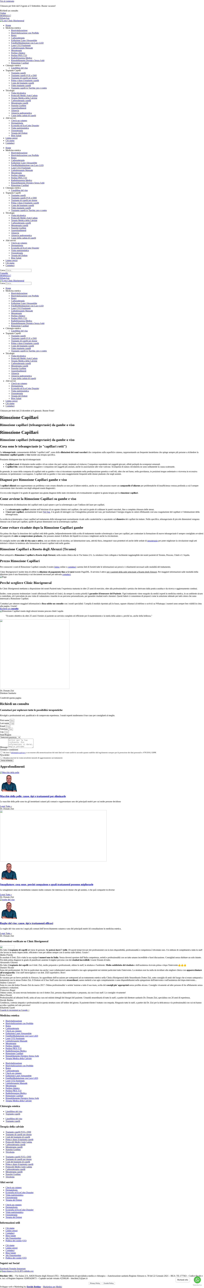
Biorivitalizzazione (19, 30)
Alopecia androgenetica (21, 113)
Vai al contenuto (7, 1)
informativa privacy (18, 753)
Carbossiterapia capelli (21, 100)
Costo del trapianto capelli (22, 83)
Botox (14, 35)
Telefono (4, 729)
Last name (5, 723)
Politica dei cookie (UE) (16, 1240)
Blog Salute (16, 135)
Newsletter (4, 755)
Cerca (2, 270)
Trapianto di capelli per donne (24, 78)
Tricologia (10, 1152)
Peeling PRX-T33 (19, 55)
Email (3, 726)
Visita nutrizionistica (20, 128)
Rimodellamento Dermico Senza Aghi (27, 60)
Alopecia (15, 110)
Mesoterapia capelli (19, 103)
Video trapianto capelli (21, 85)
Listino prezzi (11, 138)
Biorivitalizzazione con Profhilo (25, 33)
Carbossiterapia (18, 38)
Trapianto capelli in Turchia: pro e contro (29, 88)
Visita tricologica (18, 93)
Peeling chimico (18, 53)
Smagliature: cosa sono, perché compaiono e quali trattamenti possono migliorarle (46, 884)
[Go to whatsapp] (197, 1279)
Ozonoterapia (17, 130)
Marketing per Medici (52, 1286)
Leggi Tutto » (6, 806)
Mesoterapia (16, 50)
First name (5, 720)
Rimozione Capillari (20, 63)
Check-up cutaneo (19, 120)
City (2, 732)
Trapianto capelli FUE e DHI (24, 75)
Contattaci (10, 143)
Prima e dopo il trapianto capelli (25, 80)
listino (57, 567)
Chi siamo (10, 140)
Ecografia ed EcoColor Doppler (25, 125)
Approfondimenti (18, 108)
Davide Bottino (34, 1286)
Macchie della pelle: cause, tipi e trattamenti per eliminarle (33, 796)
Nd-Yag (46, 512)
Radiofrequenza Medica (21, 58)
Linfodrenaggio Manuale (22, 48)
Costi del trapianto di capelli (18, 1137)
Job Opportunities (13, 1238)
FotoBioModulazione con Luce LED (27, 43)
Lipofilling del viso (19, 68)
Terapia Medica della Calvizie (24, 98)
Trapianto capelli (18, 73)
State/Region (5, 735)
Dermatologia (17, 123)
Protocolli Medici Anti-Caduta (24, 95)
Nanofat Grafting (18, 105)
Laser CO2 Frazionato (21, 45)
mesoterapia (152, 541)
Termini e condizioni (9, 749)
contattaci (72, 567)
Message (4, 747)
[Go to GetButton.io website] (197, 1285)
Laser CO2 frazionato (15, 1038)
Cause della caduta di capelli (23, 115)
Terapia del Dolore (19, 133)
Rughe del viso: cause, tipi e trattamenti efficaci (26, 923)
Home (8, 25)
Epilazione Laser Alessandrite (24, 40)
